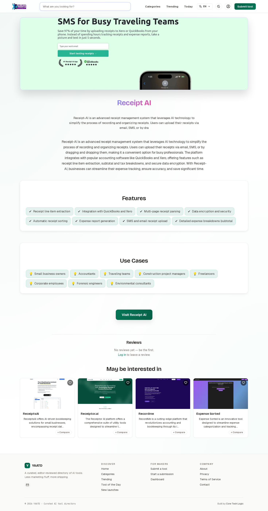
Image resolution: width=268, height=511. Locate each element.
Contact (205, 484)
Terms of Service (210, 479)
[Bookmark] (70, 383)
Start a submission (162, 474)
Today (188, 6)
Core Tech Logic (234, 503)
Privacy (204, 474)
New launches (110, 490)
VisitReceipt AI (134, 315)
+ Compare (63, 432)
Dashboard (157, 479)
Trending (172, 6)
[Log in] (228, 6)
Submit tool (245, 6)
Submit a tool (159, 468)
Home (105, 468)
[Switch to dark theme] (218, 6)
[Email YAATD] (27, 485)
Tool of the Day (111, 484)
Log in (122, 355)
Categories (152, 6)
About (203, 468)
